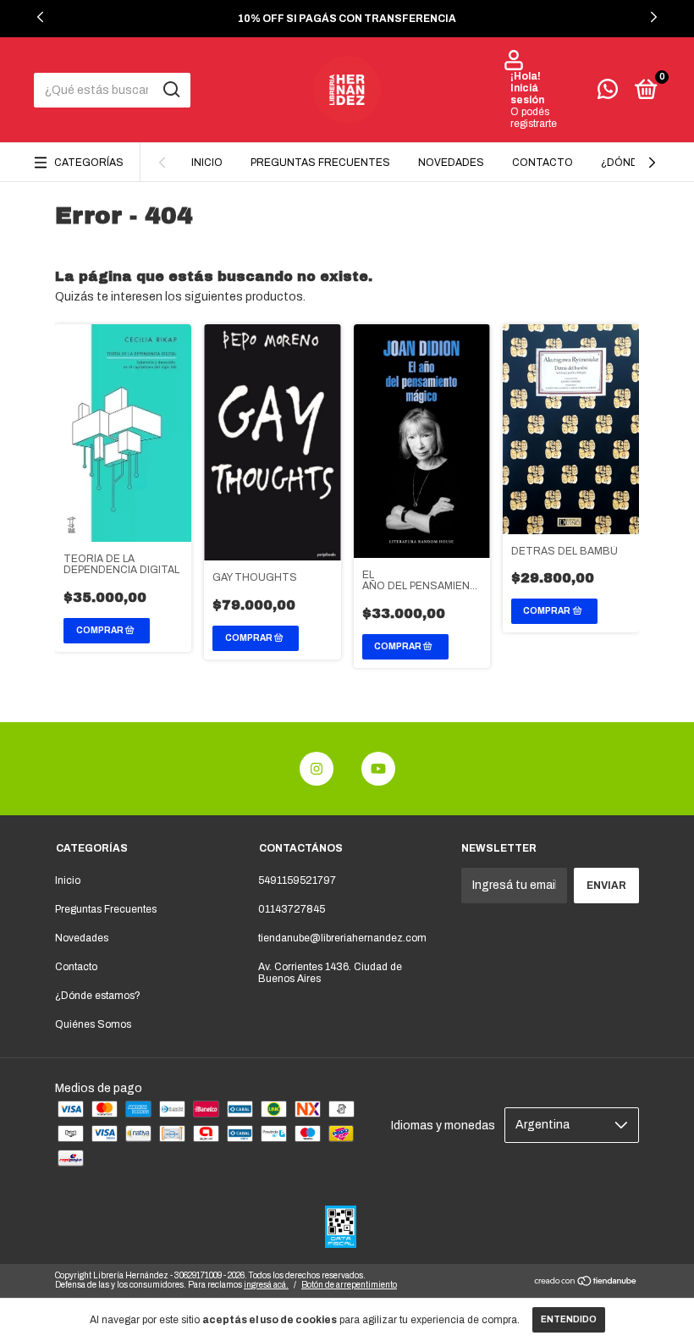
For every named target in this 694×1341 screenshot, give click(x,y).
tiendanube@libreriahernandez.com (342, 938)
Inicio (207, 162)
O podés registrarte (533, 118)
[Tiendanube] (586, 1283)
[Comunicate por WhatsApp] (607, 93)
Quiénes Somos (93, 1024)
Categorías (89, 162)
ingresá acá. (266, 1284)
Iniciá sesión (527, 94)
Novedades (451, 162)
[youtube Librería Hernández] (378, 769)
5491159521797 (297, 880)
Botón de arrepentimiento (349, 1284)
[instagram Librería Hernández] (316, 769)
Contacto (542, 162)
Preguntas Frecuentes (320, 162)
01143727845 (291, 909)
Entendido (569, 1319)
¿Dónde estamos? (97, 996)
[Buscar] (171, 89)
